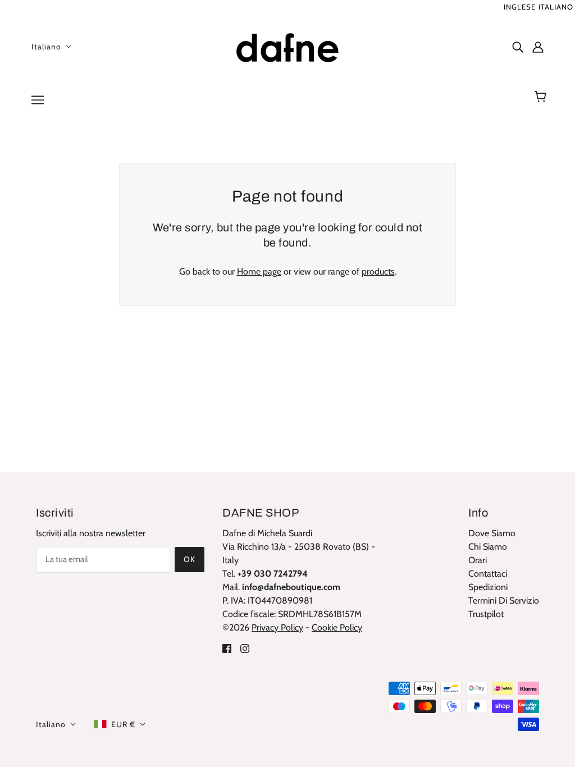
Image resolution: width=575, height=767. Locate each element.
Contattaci (487, 573)
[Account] (538, 46)
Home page (259, 271)
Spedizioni (488, 587)
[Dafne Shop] (287, 45)
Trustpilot (486, 614)
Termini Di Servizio (503, 600)
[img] (518, 46)
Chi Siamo (487, 546)
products (378, 271)
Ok (189, 559)
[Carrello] (542, 96)
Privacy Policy (277, 627)
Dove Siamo (491, 533)
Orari (477, 560)
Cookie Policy (337, 627)
